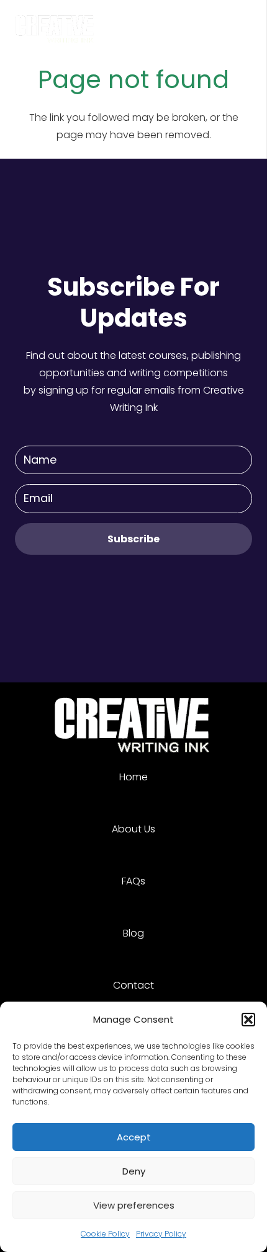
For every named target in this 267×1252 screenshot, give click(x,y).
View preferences (133, 1205)
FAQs (133, 881)
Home (133, 777)
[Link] (55, 24)
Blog (133, 933)
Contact (133, 985)
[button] (248, 1019)
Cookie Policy (105, 1233)
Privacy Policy (161, 1233)
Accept (134, 1137)
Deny (133, 1171)
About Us (133, 829)
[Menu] (249, 24)
